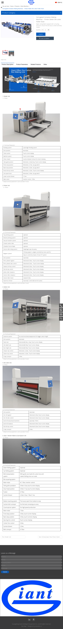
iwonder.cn (38, 626)
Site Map (23, 626)
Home (11, 6)
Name (4, 557)
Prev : (6, 537)
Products (17, 6)
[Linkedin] (29, 619)
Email (3, 559)
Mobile (3, 565)
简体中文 (60, 2)
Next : (50, 537)
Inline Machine (24, 6)
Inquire (41, 34)
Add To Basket (45, 38)
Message (4, 568)
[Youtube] (33, 619)
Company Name (6, 562)
